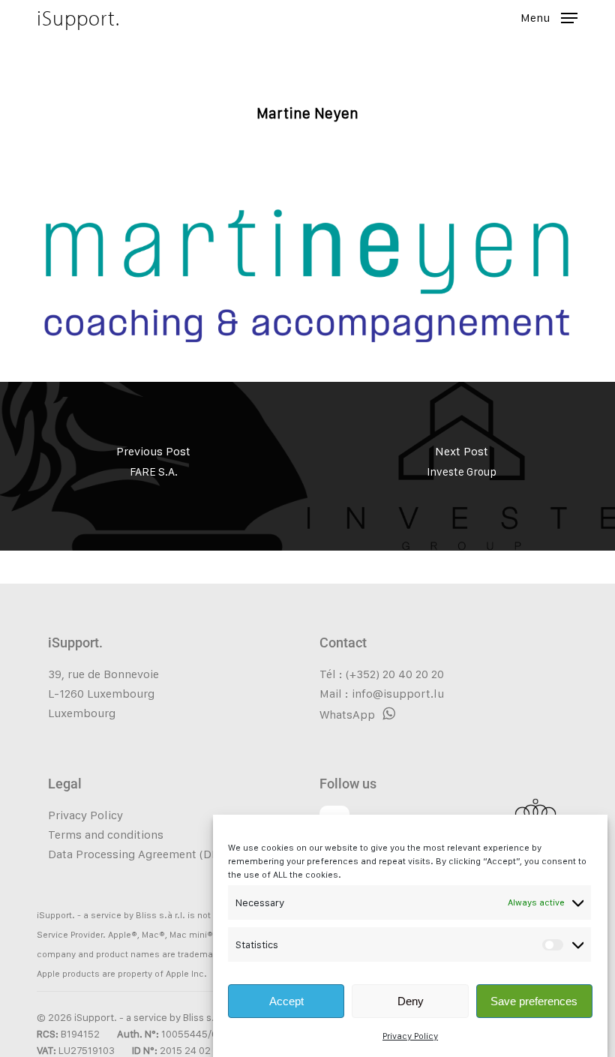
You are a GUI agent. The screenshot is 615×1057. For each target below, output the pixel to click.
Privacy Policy (410, 1036)
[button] (549, 17)
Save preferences (534, 1001)
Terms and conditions (106, 834)
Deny (411, 1001)
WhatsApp (347, 714)
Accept (286, 1001)
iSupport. (78, 18)
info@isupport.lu (398, 693)
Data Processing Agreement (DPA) (139, 854)
